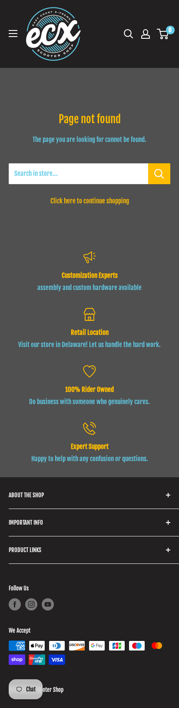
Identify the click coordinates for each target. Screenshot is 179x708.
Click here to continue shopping (89, 201)
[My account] (145, 34)
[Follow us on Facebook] (15, 604)
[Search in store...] (159, 173)
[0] (163, 34)
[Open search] (128, 34)
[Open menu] (13, 33)
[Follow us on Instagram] (31, 604)
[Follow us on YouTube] (48, 604)
